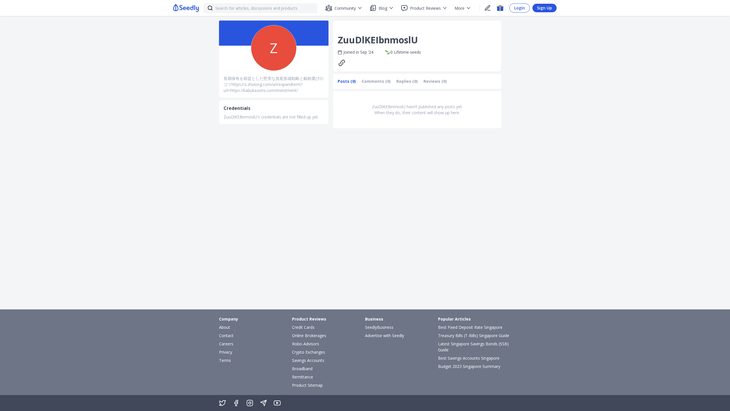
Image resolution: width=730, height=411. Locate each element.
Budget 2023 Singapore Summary (469, 366)
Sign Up (544, 8)
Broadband (302, 368)
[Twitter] (222, 403)
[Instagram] (249, 403)
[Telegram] (263, 403)
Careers (226, 343)
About (224, 327)
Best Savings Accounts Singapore (469, 358)
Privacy (225, 352)
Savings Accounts (308, 360)
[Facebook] (236, 403)
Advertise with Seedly (384, 335)
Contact (226, 335)
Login (519, 8)
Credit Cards (303, 327)
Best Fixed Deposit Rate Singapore (470, 327)
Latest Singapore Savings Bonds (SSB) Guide (473, 346)
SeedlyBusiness (379, 327)
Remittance (302, 377)
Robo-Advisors (305, 343)
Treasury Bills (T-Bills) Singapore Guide (473, 335)
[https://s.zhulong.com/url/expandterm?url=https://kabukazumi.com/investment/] (343, 63)
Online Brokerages (309, 335)
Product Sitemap (307, 385)
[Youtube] (277, 403)
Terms (225, 360)
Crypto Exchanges (308, 352)
